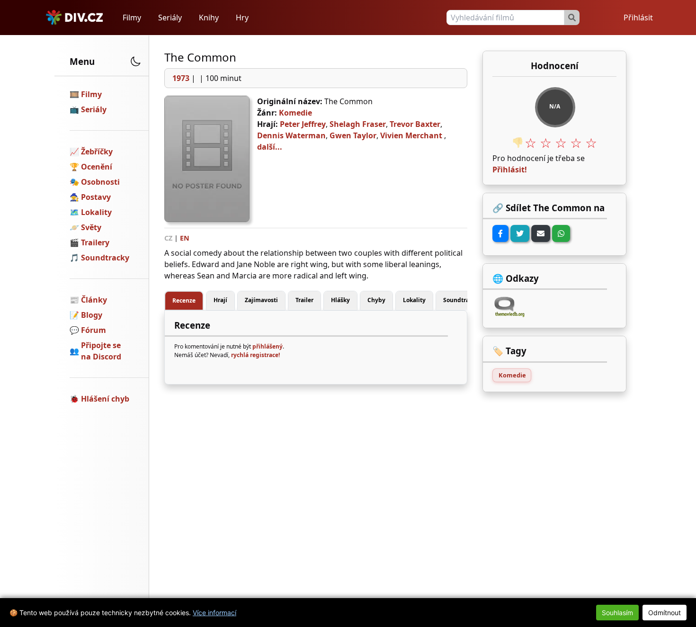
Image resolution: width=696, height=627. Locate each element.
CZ (168, 237)
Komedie (295, 112)
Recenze (184, 300)
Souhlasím (617, 613)
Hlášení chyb (105, 399)
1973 (180, 78)
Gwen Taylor (353, 135)
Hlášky (340, 300)
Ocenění (96, 166)
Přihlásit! (509, 169)
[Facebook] (500, 233)
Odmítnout (664, 613)
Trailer (304, 300)
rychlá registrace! (255, 355)
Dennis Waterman (291, 135)
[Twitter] (519, 233)
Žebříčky (97, 151)
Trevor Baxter (415, 124)
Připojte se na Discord (101, 351)
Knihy (209, 17)
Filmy (132, 17)
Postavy (96, 197)
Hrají (220, 300)
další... (269, 147)
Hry (242, 17)
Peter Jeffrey (303, 124)
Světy (91, 227)
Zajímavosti (261, 300)
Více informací (214, 613)
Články (94, 300)
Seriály (170, 17)
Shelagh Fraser (358, 124)
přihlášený (267, 346)
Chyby (376, 300)
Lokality (96, 212)
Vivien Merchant (411, 135)
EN (184, 237)
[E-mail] (540, 233)
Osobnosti (100, 182)
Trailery (95, 242)
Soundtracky (105, 257)
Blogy (91, 315)
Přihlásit (638, 17)
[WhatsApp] (561, 233)
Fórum (93, 330)
